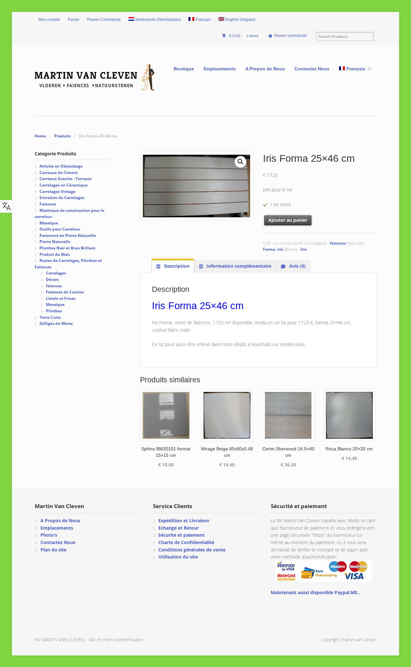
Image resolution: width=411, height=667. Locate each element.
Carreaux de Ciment (58, 172)
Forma (269, 249)
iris (280, 249)
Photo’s (48, 535)
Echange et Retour (178, 528)
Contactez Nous (311, 68)
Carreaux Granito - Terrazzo (65, 178)
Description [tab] (176, 266)
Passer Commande (104, 19)
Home (40, 136)
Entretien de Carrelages (61, 197)
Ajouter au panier (287, 220)
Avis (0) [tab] (297, 266)
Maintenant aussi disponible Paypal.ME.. (315, 592)
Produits (62, 136)
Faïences (47, 204)
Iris (304, 249)
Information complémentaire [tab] (238, 266)
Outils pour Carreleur (59, 229)
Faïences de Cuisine (65, 292)
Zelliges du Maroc (56, 323)
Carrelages (56, 273)
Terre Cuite (50, 317)
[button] (240, 162)
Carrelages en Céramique (63, 185)
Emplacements (220, 68)
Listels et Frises (60, 298)
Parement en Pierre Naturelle (67, 235)
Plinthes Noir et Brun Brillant (67, 248)
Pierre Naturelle (54, 241)
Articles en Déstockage (61, 166)
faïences (338, 243)
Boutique (184, 68)
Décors (52, 279)
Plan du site (53, 550)
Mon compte (49, 19)
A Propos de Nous (265, 68)
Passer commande (290, 35)
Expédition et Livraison (183, 520)
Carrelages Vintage (57, 191)
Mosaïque (48, 223)
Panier (73, 19)
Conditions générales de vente (191, 550)
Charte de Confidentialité (186, 542)
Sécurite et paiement (181, 535)
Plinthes (54, 311)
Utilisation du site (178, 557)
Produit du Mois (54, 254)
